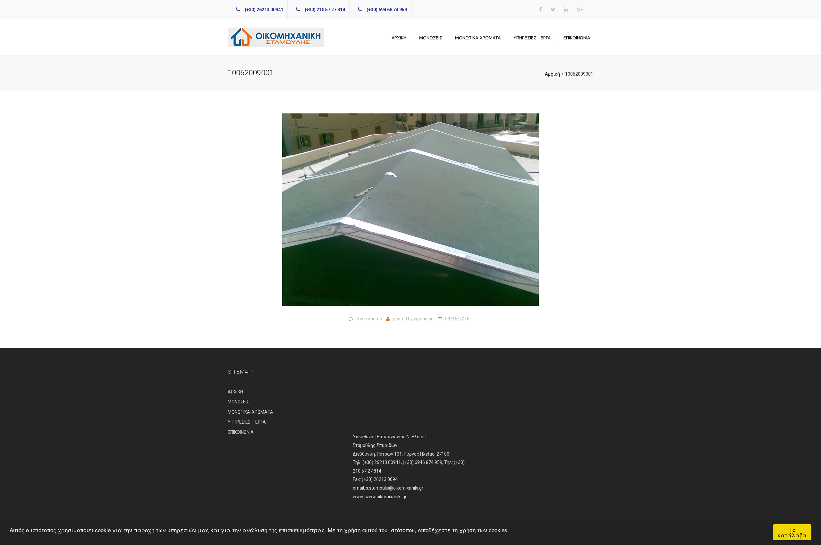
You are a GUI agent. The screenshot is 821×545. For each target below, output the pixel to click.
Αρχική (552, 74)
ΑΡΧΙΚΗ (399, 37)
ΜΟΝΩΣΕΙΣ (430, 37)
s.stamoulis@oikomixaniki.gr (394, 488)
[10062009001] (410, 212)
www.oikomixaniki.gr (386, 496)
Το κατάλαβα (792, 532)
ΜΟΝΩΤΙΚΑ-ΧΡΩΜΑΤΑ (478, 37)
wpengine (424, 318)
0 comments (369, 318)
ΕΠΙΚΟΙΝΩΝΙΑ (576, 37)
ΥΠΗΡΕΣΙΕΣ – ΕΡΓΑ (532, 37)
